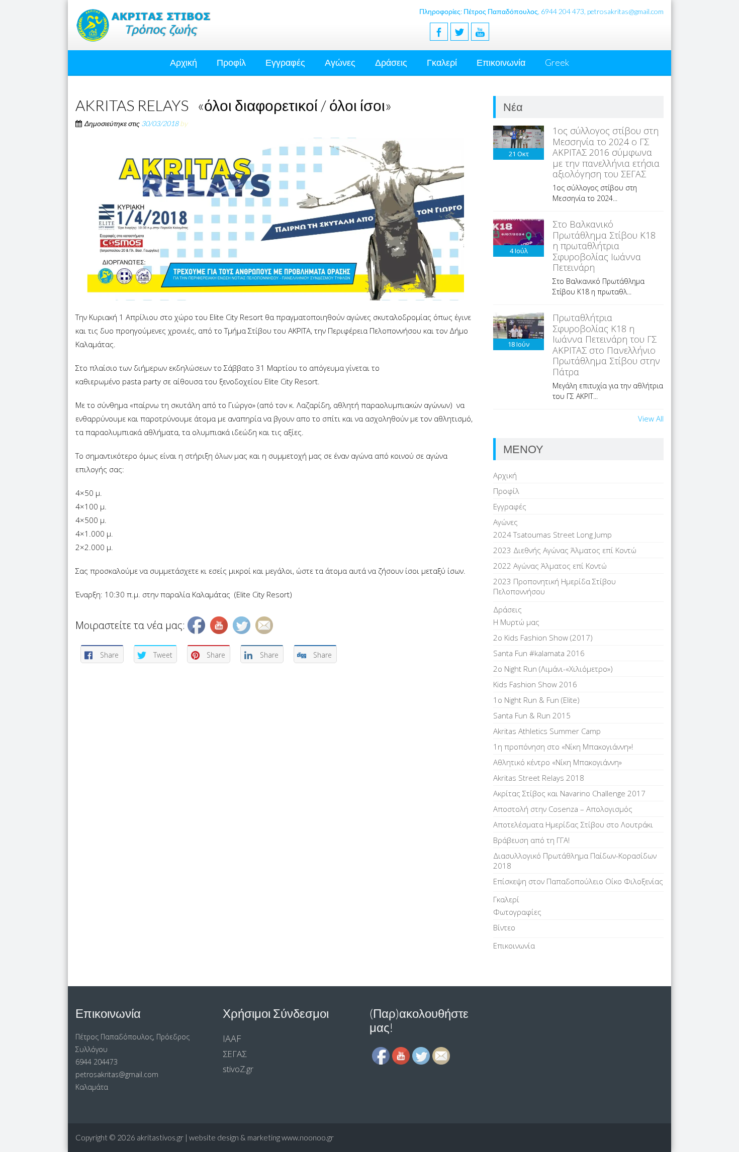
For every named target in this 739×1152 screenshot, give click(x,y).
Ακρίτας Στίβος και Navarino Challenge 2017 (569, 793)
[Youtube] (480, 32)
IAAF (232, 1038)
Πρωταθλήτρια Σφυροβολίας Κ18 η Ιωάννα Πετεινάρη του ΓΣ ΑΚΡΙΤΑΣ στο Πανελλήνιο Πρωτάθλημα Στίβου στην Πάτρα (606, 344)
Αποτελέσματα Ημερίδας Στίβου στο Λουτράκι (573, 824)
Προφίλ (231, 62)
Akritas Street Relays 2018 (538, 778)
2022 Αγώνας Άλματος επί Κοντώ (550, 566)
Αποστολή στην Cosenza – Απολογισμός (562, 809)
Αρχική (183, 62)
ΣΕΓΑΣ (234, 1054)
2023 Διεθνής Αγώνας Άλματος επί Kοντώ (564, 550)
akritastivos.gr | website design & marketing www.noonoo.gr (235, 1137)
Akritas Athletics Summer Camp (547, 731)
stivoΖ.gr (238, 1069)
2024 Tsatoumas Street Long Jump (552, 535)
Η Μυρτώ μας (516, 622)
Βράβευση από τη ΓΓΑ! (531, 840)
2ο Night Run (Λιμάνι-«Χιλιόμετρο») (553, 669)
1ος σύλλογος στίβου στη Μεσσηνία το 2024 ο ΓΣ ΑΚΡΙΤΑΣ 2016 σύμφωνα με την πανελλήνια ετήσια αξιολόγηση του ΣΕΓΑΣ (606, 152)
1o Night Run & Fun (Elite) (536, 700)
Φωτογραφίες (517, 912)
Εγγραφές (285, 62)
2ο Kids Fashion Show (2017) (543, 638)
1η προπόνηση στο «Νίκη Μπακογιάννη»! (563, 747)
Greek (557, 62)
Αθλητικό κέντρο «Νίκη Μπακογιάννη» (557, 762)
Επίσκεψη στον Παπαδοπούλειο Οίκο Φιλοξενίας (578, 881)
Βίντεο (504, 927)
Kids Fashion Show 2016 (535, 684)
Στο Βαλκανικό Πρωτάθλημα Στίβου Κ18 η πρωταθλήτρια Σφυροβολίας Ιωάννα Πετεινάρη (604, 245)
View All (651, 418)
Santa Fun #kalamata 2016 (539, 653)
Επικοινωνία (501, 62)
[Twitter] (459, 32)
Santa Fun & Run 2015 (532, 715)
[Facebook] (439, 32)
